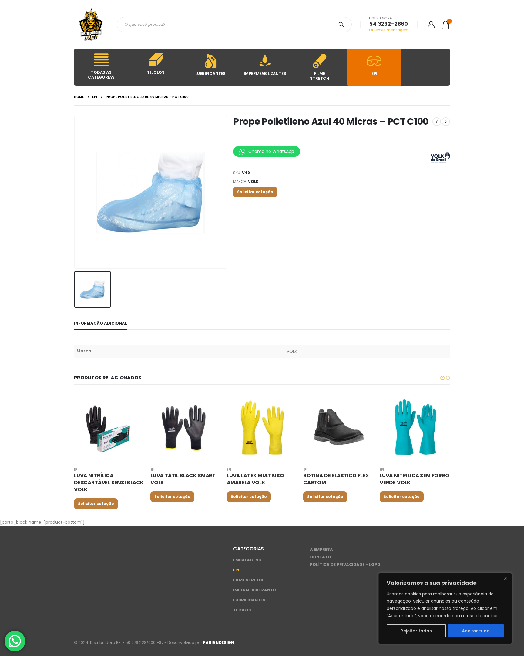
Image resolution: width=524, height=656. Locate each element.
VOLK (253, 181)
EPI (76, 469)
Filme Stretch (249, 580)
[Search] (342, 24)
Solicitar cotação (255, 191)
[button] (442, 378)
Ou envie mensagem (389, 29)
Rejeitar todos (416, 631)
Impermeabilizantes (255, 590)
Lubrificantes (249, 600)
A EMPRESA (321, 549)
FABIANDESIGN (218, 642)
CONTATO (320, 557)
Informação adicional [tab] (100, 323)
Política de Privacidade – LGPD (345, 564)
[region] (445, 608)
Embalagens (247, 560)
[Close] (505, 578)
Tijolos (242, 610)
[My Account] (431, 24)
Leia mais (134, 401)
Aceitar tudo (476, 631)
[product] (109, 427)
